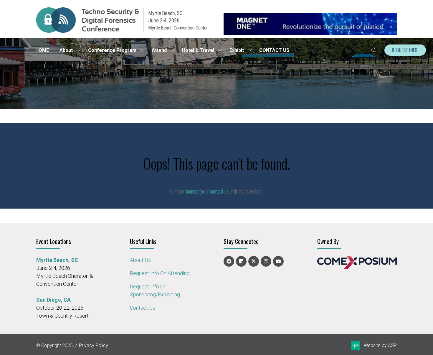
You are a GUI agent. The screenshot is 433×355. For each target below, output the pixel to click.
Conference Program (112, 50)
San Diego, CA (53, 300)
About (66, 50)
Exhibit (236, 50)
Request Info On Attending (160, 273)
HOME (42, 50)
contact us (219, 191)
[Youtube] (278, 261)
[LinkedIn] (241, 261)
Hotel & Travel (198, 50)
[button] (374, 50)
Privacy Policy (93, 345)
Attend (159, 50)
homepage (195, 191)
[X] (253, 261)
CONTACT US (274, 50)
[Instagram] (266, 261)
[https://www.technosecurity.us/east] (122, 31)
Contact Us (142, 308)
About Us (140, 260)
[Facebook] (229, 261)
